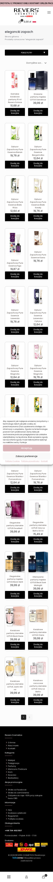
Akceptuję (26, 448)
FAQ (10, 810)
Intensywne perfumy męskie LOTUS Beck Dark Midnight (38, 581)
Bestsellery (13, 778)
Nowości (12, 775)
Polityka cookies (15, 818)
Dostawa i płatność (17, 813)
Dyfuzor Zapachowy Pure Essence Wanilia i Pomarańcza (15, 475)
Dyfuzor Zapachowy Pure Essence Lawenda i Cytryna (38, 316)
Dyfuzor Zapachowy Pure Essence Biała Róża (15, 203)
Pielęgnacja (13, 763)
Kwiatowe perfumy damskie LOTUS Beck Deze (14, 633)
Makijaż (11, 760)
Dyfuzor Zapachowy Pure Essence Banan (15, 149)
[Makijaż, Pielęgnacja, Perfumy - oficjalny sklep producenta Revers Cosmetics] (26, 12)
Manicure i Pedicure (17, 769)
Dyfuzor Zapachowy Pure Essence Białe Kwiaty (38, 203)
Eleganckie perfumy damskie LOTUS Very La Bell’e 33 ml (38, 526)
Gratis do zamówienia (18, 792)
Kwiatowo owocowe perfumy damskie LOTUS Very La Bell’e (38, 686)
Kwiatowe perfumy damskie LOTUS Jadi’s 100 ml (14, 685)
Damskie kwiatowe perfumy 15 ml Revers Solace (15, 98)
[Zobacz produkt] (21, 78)
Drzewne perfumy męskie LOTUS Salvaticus (38, 97)
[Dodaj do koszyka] (21, 74)
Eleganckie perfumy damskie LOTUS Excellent (14, 525)
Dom (10, 772)
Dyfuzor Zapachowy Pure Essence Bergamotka (38, 150)
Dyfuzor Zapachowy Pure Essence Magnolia (15, 369)
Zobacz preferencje (26, 456)
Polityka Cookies (12, 461)
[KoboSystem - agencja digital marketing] (18, 858)
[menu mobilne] (49, 12)
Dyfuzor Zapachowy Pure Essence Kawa (38, 255)
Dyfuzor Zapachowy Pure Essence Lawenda (15, 314)
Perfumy (12, 766)
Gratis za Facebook (17, 789)
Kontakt (44, 461)
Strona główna (12, 36)
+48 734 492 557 (13, 830)
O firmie (11, 742)
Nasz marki (13, 745)
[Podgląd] (21, 82)
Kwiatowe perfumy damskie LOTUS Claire (38, 632)
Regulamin (13, 816)
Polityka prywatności (30, 461)
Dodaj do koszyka (15, 112)
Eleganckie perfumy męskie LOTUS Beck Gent (15, 579)
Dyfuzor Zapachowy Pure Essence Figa (15, 263)
